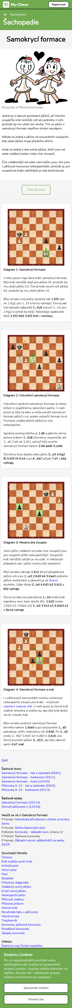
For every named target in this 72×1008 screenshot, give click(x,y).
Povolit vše (36, 999)
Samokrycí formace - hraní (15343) (26, 781)
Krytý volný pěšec (14, 891)
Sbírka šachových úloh (30, 828)
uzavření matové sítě (17, 706)
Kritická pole (10, 866)
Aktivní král (9, 908)
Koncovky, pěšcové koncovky (21, 925)
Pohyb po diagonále (15, 882)
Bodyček (7, 878)
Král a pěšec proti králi (17, 861)
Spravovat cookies (36, 988)
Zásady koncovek (13, 933)
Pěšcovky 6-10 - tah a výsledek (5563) (28, 786)
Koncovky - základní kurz (31, 832)
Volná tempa (10, 916)
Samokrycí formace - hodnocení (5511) (28, 777)
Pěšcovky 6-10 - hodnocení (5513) (26, 790)
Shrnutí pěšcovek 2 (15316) (21, 807)
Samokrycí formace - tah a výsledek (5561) (31, 773)
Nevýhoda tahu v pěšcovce (20, 912)
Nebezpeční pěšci (14, 895)
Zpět (5, 760)
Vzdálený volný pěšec (16, 887)
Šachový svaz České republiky (22, 946)
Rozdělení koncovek (15, 929)
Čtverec (7, 857)
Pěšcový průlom (13, 904)
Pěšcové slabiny (13, 899)
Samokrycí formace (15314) (21, 802)
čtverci (53, 580)
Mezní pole (9, 870)
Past (5, 874)
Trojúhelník (9, 920)
